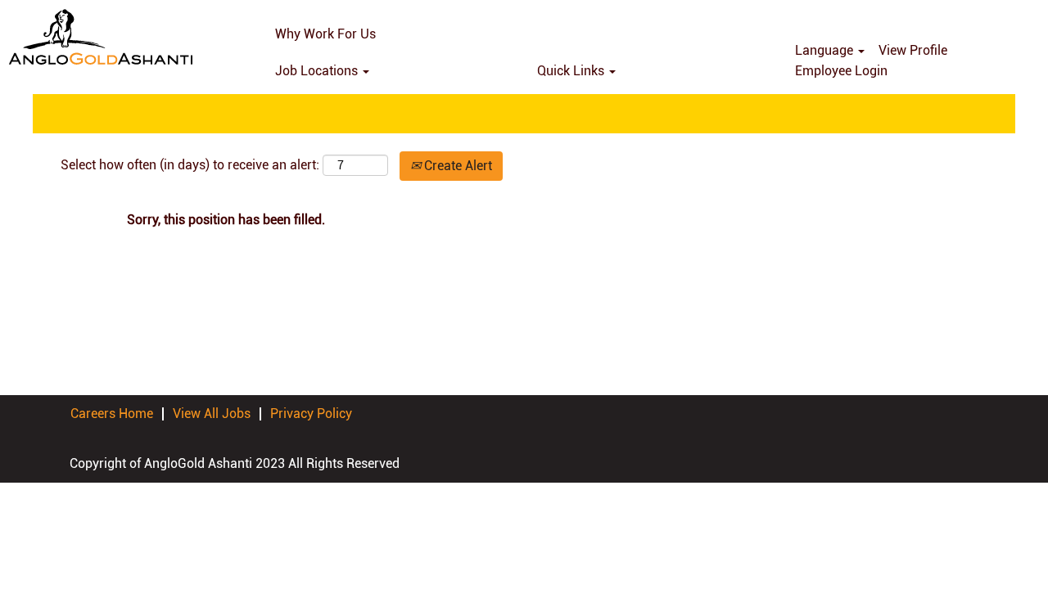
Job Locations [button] (318, 71)
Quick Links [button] (572, 71)
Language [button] (825, 50)
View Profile (913, 50)
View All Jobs (212, 413)
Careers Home (111, 413)
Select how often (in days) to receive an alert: (190, 165)
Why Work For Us (325, 34)
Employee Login (841, 71)
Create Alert (456, 165)
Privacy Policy (311, 413)
